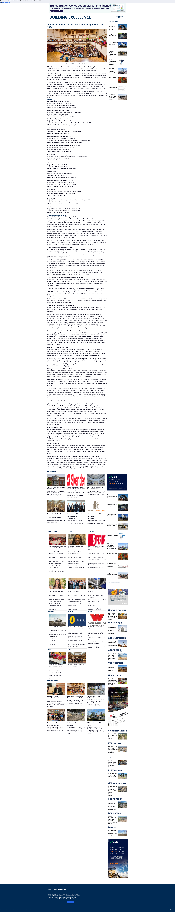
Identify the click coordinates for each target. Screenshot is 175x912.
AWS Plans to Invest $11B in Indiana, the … (97, 638)
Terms (163, 909)
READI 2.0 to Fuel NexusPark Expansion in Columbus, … (75, 637)
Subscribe (70, 902)
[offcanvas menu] (124, 17)
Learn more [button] (38, 0)
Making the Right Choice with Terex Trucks (57, 631)
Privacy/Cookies (171, 909)
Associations (52, 575)
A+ (121, 17)
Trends (90, 575)
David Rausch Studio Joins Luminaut (94, 590)
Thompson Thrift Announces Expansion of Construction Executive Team (75, 557)
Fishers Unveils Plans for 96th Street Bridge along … (56, 566)
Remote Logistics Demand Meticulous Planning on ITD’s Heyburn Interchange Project (112, 791)
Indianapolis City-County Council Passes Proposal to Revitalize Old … (97, 568)
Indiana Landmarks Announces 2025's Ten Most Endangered (56, 596)
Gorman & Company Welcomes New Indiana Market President (97, 646)
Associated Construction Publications (13, 909)
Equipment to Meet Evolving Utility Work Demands (112, 574)
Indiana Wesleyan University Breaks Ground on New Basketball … (57, 547)
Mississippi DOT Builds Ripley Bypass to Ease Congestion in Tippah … (112, 656)
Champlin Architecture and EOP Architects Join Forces (96, 642)
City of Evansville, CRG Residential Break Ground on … (76, 645)
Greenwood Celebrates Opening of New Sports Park (76, 604)
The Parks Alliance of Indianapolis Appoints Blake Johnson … (76, 552)
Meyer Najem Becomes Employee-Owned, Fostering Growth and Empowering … (96, 633)
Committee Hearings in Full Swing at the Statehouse (76, 665)
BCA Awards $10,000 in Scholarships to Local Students (56, 590)
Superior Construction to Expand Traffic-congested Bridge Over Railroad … (96, 548)
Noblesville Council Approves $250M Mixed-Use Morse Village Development (56, 553)
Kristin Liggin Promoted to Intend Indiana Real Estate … (76, 547)
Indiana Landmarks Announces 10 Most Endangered (57, 608)
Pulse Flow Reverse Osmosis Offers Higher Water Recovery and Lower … (113, 763)
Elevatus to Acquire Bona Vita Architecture (95, 596)
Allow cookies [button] (7, 2)
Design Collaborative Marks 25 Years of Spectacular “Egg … (56, 665)
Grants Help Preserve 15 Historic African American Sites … (56, 600)
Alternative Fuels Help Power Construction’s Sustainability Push (113, 71)
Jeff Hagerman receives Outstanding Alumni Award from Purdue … (56, 571)
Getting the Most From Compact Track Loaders (56, 639)
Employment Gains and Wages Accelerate (113, 87)
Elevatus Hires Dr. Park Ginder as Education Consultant (76, 562)
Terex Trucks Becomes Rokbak (56, 626)
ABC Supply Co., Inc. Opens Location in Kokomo (95, 604)
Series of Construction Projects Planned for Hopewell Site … (96, 554)
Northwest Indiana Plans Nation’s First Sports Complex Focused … (76, 632)
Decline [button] (2, 2)
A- (117, 17)
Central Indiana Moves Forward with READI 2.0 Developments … (76, 627)
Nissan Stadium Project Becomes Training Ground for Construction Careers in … (113, 681)
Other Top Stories (52, 680)
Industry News (51, 471)
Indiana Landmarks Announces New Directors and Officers (57, 558)
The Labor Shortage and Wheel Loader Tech (112, 526)
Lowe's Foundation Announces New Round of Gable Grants (97, 600)
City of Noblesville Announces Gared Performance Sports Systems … (97, 559)
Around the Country (114, 583)
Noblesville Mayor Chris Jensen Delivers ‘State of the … (76, 590)
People (70, 531)
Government (71, 575)
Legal (70, 649)
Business (90, 611)
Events (50, 649)
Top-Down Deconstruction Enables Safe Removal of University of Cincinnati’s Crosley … (112, 630)
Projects (91, 531)
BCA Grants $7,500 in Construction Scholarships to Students (57, 604)
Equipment (51, 611)
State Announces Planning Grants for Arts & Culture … (76, 608)
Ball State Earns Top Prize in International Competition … (95, 608)
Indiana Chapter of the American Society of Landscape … (96, 564)
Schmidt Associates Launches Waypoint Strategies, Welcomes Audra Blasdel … (76, 567)
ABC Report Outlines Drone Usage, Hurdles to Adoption (112, 535)
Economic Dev (72, 611)
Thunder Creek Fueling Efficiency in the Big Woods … (57, 635)
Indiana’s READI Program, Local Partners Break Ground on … (75, 641)
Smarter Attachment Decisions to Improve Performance (112, 27)
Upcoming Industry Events (55, 670)
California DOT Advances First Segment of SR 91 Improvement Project (112, 616)
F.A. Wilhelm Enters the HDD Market (95, 627)
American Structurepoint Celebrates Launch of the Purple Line (57, 562)
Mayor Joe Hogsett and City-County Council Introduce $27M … (77, 600)
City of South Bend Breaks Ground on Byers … (76, 596)
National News (113, 21)
